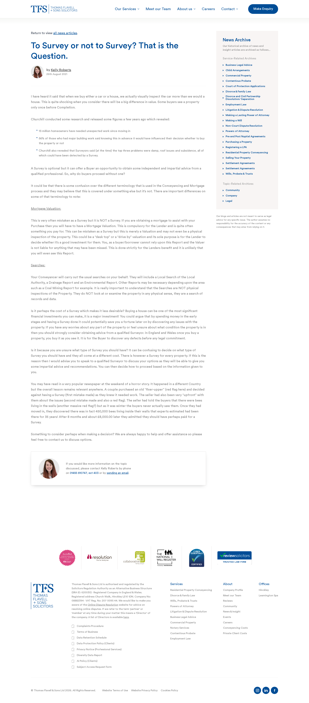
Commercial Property (183, 622)
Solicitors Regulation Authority (90, 588)
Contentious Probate (182, 633)
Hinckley (264, 590)
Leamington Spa (268, 595)
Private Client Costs (235, 633)
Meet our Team (232, 595)
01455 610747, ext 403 (84, 472)
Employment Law (180, 638)
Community (230, 606)
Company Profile (233, 590)
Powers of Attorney (182, 606)
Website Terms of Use (115, 690)
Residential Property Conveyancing (191, 590)
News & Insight (231, 611)
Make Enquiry (263, 8)
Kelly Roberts (61, 70)
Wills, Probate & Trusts (183, 601)
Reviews (228, 601)
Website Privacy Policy (144, 690)
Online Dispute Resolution (103, 605)
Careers (227, 622)
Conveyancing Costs (235, 628)
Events (227, 617)
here (126, 617)
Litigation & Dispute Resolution (188, 611)
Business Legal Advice (183, 617)
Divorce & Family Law (182, 595)
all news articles (65, 33)
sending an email (117, 472)
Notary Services (179, 628)
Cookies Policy (169, 690)
